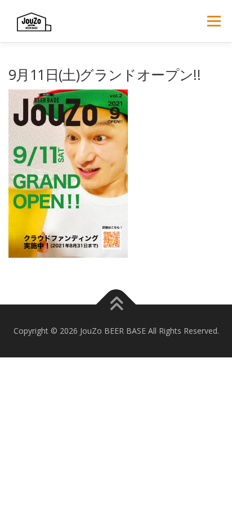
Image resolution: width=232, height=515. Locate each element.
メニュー (214, 21)
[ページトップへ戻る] (116, 305)
